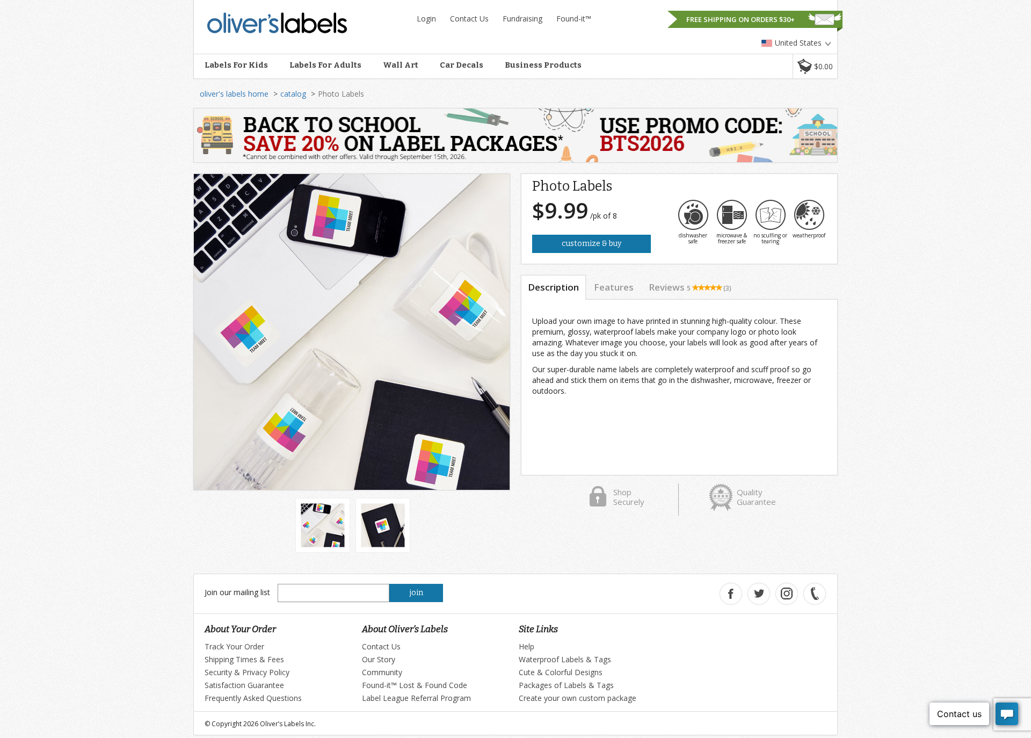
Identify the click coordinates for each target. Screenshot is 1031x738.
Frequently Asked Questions (253, 698)
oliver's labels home (234, 94)
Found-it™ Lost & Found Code (414, 685)
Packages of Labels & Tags (566, 685)
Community (382, 672)
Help (526, 646)
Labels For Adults (325, 65)
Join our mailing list (237, 592)
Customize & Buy (591, 243)
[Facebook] (731, 593)
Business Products (543, 65)
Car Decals (461, 65)
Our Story (378, 659)
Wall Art (400, 65)
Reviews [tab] (690, 287)
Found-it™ (573, 18)
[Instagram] (786, 593)
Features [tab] (614, 287)
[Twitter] (759, 593)
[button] (815, 66)
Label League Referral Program (416, 698)
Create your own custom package (577, 698)
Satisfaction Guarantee (244, 685)
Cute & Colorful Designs (560, 672)
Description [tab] (553, 287)
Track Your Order (234, 646)
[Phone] (814, 593)
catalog (293, 94)
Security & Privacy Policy (247, 672)
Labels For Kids (236, 65)
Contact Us (469, 18)
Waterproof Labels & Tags (565, 659)
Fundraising (522, 18)
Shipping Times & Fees (244, 659)
